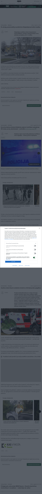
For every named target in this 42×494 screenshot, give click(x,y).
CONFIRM (13, 261)
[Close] (40, 228)
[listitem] (21, 243)
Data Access (21, 265)
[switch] (34, 246)
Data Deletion (14, 265)
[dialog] (21, 247)
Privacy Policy (27, 265)
